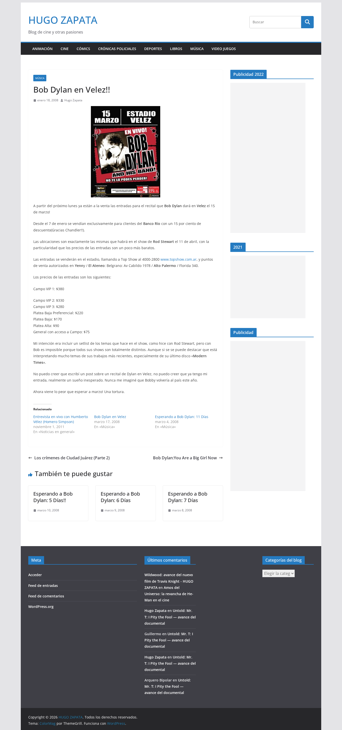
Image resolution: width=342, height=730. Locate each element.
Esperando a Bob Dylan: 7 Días (187, 497)
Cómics (83, 48)
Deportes (153, 48)
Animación (42, 48)
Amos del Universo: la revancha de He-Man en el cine (168, 593)
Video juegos (224, 48)
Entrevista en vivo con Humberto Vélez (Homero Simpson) (60, 419)
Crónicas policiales (117, 48)
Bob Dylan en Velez (110, 416)
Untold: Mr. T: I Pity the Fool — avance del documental (170, 616)
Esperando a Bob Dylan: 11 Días (181, 416)
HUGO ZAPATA (62, 20)
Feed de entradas (43, 585)
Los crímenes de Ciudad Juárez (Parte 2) (72, 458)
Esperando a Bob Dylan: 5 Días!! (53, 497)
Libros (176, 48)
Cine (65, 48)
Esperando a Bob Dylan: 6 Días (120, 497)
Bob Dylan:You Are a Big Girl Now (185, 458)
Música (197, 48)
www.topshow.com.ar (178, 259)
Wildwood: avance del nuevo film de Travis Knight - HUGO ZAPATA (168, 581)
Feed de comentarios (46, 596)
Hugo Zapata (73, 100)
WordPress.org (41, 606)
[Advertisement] (267, 158)
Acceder (35, 574)
